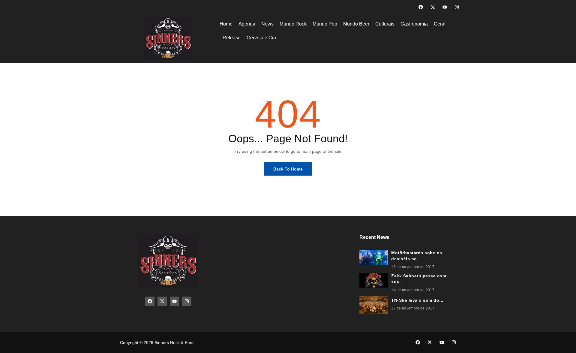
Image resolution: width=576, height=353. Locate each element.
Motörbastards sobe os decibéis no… (416, 255)
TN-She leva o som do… (417, 300)
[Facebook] (420, 7)
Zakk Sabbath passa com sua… (418, 278)
